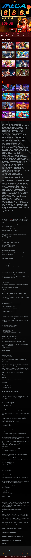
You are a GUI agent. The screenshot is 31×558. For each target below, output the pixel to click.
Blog (17, 549)
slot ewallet (3, 212)
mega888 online (11, 219)
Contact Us (14, 549)
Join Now (12, 29)
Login (19, 29)
